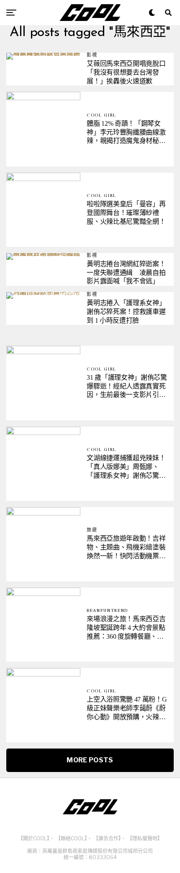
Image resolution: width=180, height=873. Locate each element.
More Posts (90, 760)
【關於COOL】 (33, 838)
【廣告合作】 (107, 838)
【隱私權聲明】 (144, 838)
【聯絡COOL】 (71, 838)
